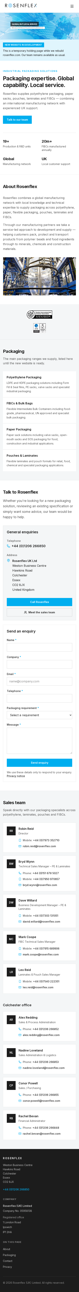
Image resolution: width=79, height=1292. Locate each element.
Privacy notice (16, 776)
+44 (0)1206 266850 (29, 546)
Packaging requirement (23, 708)
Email (11, 674)
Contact (7, 1260)
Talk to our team (17, 119)
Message (14, 724)
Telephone (15, 691)
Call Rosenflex (39, 602)
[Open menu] (72, 6)
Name (12, 640)
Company (14, 657)
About (6, 1249)
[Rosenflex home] (21, 6)
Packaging (9, 1255)
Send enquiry (39, 762)
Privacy (7, 1266)
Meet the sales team (41, 612)
